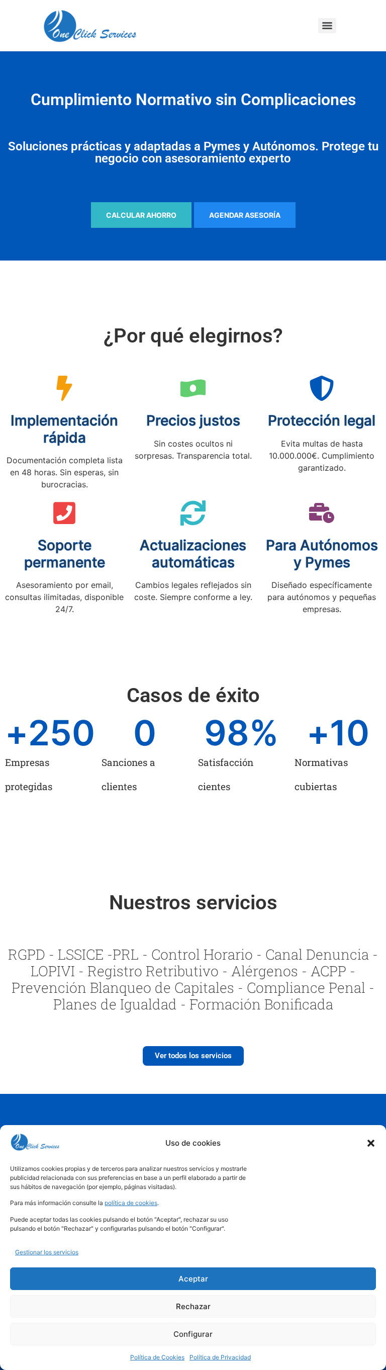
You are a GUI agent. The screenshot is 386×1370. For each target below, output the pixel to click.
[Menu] (327, 25)
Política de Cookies (157, 1357)
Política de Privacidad (220, 1357)
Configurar (193, 1334)
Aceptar (193, 1278)
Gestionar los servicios (46, 1252)
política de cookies (131, 1203)
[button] (371, 1143)
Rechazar (193, 1306)
